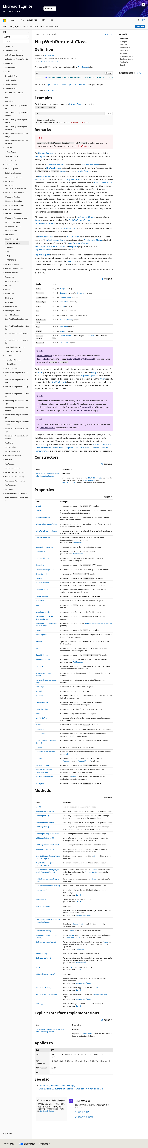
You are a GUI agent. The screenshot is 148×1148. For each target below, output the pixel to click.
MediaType (40, 687)
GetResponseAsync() (43, 958)
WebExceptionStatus (93, 240)
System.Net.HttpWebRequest (80, 359)
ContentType (65, 302)
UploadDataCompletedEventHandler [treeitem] (17, 380)
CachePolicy (40, 551)
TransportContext (91, 872)
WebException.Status (56, 240)
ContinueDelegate (43, 583)
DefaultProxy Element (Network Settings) (57, 1085)
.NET (44, 34)
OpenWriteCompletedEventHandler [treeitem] (17, 341)
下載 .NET (140, 26)
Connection (64, 293)
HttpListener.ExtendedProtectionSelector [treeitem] (15, 187)
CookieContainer (47, 427)
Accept (62, 288)
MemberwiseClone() (43, 987)
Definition (124, 39)
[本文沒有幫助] (140, 72)
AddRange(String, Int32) (45, 838)
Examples (124, 42)
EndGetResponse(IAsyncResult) (48, 886)
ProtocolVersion (42, 709)
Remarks (123, 45)
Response (73, 246)
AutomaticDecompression (46, 547)
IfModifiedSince (66, 320)
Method (39, 691)
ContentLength (65, 297)
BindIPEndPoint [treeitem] (11, 67)
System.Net (49, 55)
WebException (73, 236)
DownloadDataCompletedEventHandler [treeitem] (17, 113)
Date (37, 605)
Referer (63, 331)
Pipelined (39, 695)
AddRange (64, 327)
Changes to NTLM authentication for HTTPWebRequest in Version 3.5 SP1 (71, 1089)
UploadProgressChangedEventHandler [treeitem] (16, 409)
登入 (143, 20)
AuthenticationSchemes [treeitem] (14, 55)
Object (48, 84)
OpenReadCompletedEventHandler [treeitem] (17, 327)
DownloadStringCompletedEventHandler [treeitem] (16, 142)
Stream (38, 220)
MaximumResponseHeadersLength (98, 623)
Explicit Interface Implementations (126, 58)
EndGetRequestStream (45, 223)
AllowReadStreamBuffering (46, 524)
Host (37, 648)
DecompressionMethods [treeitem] (14, 93)
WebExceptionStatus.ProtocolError (50, 246)
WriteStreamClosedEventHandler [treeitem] (16, 499)
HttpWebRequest (76, 104)
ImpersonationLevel (43, 659)
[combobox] (16, 37)
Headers (70, 261)
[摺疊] (29, 32)
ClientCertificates (88, 407)
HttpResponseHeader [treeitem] (13, 226)
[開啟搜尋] (138, 20)
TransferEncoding (67, 336)
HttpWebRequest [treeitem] (13, 243)
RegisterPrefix (43, 359)
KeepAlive (80, 293)
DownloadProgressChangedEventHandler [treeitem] (17, 128)
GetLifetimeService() (43, 906)
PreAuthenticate (42, 702)
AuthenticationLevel (43, 538)
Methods (123, 54)
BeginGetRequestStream (79, 220)
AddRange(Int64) (42, 827)
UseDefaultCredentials (44, 776)
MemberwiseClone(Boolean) (46, 994)
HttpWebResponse (75, 179)
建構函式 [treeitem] (9, 247)
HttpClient (82, 146)
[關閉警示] (143, 4)
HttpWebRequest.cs (49, 61)
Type (72, 967)
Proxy (40, 372)
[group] (74, 77)
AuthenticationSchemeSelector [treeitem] (16, 59)
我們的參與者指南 (46, 1111)
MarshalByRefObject (63, 84)
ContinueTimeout (42, 589)
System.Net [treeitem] (9, 46)
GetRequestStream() (83, 761)
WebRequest (83, 67)
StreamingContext (69, 483)
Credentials (40, 601)
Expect (62, 306)
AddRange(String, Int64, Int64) (47, 845)
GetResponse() (65, 761)
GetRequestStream (86, 217)
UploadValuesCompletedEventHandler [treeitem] (16, 437)
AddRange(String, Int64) (45, 849)
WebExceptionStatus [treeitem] (12, 451)
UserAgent (64, 343)
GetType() (39, 967)
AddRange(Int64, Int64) (45, 822)
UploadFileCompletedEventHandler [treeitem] (17, 395)
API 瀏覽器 (53, 34)
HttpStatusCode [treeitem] (11, 230)
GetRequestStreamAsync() (46, 942)
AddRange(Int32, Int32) (45, 811)
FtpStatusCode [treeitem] (10, 160)
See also (123, 65)
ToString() (39, 1003)
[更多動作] (111, 34)
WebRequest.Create (90, 164)
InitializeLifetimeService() (45, 974)
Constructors (125, 48)
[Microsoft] (4, 20)
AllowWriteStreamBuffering (46, 531)
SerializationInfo (89, 480)
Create (63, 171)
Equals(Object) (41, 890)
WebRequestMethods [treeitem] (13, 468)
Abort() (38, 807)
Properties (124, 51)
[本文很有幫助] (137, 72)
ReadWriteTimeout (43, 718)
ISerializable (51, 90)
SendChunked (90, 336)
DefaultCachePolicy (43, 612)
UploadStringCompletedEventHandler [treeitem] (17, 423)
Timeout (39, 758)
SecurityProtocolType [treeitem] (13, 351)
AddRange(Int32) (42, 816)
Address (39, 510)
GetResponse (44, 176)
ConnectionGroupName (45, 569)
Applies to (124, 62)
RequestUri (39, 179)
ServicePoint (40, 747)
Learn (37, 34)
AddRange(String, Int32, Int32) (47, 834)
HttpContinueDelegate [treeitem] (13, 177)
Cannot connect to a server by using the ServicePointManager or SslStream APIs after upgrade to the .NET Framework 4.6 (73, 447)
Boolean (74, 776)
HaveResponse (41, 635)
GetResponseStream (103, 182)
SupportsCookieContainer (45, 752)
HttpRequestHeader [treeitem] (12, 222)
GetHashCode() (41, 899)
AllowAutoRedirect (43, 517)
